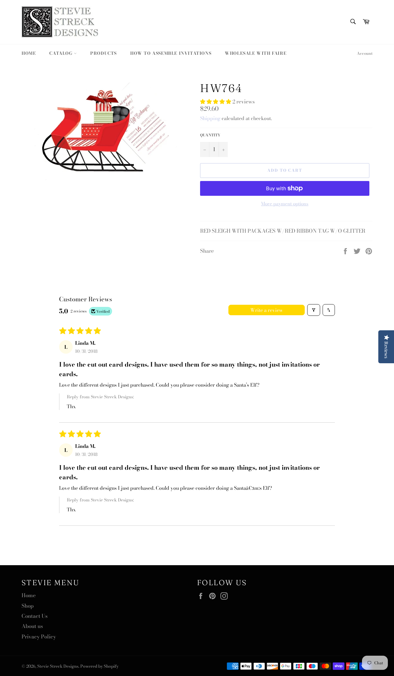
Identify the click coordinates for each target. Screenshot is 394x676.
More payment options (284, 204)
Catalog (61, 53)
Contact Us (35, 616)
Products (103, 53)
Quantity (210, 135)
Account (364, 53)
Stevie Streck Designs (57, 666)
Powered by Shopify (99, 666)
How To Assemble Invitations (170, 53)
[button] (216, 102)
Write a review (266, 310)
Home (29, 53)
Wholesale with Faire (255, 53)
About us (32, 626)
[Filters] (313, 310)
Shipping (210, 118)
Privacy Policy (39, 637)
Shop (28, 606)
